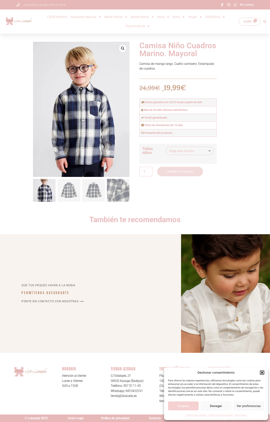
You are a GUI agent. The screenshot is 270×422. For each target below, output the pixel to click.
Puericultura (135, 26)
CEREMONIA (57, 17)
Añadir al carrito (180, 171)
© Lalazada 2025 (36, 418)
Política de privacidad (221, 415)
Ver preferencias (249, 406)
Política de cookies (196, 415)
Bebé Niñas (113, 17)
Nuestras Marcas (83, 17)
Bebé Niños (140, 17)
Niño (176, 17)
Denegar (216, 406)
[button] (262, 373)
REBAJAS (212, 17)
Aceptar (183, 406)
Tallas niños (147, 151)
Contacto (155, 418)
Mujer (192, 17)
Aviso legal (240, 415)
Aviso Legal (75, 418)
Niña (160, 17)
